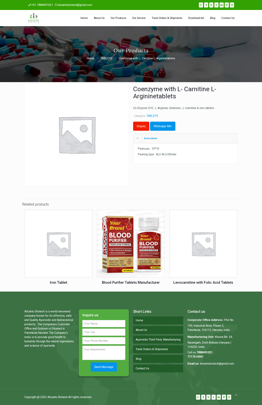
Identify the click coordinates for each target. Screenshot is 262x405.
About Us (141, 330)
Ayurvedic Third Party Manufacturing (158, 339)
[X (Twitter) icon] (211, 4)
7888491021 (205, 352)
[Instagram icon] (232, 4)
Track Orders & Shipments (152, 349)
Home (90, 58)
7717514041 (195, 356)
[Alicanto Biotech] (33, 18)
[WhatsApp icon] (201, 4)
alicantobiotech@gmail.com (75, 5)
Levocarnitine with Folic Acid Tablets (203, 282)
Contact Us (142, 368)
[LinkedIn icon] (222, 4)
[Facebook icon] (206, 4)
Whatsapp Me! (163, 126)
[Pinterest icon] (227, 4)
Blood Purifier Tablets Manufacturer (131, 282)
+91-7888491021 (42, 5)
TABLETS (106, 58)
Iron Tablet (58, 282)
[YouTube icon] (216, 4)
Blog (138, 358)
